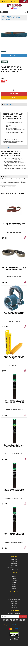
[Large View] (3, 51)
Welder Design (14, 565)
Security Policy (14, 603)
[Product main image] (14, 35)
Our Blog (14, 578)
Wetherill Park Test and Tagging (14, 567)
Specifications (8, 104)
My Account (14, 559)
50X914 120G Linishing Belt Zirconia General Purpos (14, 312)
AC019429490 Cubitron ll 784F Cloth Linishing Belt (14, 224)
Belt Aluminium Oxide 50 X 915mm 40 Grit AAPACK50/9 (14, 490)
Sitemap (14, 588)
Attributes (6, 176)
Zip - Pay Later (14, 607)
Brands (14, 584)
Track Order (14, 561)
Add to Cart (14, 94)
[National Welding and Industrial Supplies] (14, 5)
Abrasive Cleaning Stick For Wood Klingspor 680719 (14, 357)
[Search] (25, 12)
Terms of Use (14, 595)
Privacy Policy (14, 597)
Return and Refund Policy (14, 599)
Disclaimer (14, 605)
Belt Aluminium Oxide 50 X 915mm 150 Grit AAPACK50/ (14, 401)
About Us (14, 576)
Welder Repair (14, 563)
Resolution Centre (14, 569)
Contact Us (14, 580)
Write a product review (8, 186)
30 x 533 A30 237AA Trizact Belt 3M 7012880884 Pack (14, 268)
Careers (14, 582)
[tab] (14, 104)
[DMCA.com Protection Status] (14, 634)
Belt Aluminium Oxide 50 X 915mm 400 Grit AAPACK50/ (14, 534)
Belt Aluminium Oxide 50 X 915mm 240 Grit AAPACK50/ (14, 445)
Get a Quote (14, 56)
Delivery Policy (14, 601)
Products (14, 586)
